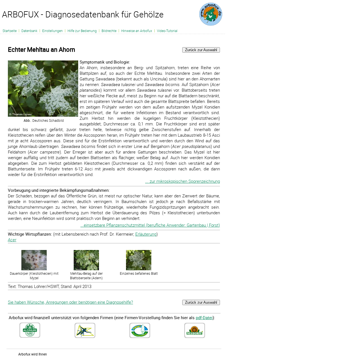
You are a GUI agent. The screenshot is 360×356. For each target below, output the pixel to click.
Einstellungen (52, 30)
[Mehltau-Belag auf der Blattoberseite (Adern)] (86, 269)
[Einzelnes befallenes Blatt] (138, 269)
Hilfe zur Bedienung (82, 30)
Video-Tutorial (167, 30)
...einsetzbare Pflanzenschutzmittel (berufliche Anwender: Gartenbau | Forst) (150, 225)
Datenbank (29, 30)
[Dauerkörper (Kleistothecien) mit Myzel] (34, 269)
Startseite (10, 30)
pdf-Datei (204, 317)
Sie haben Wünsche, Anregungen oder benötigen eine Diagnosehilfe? (70, 302)
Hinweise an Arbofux (136, 30)
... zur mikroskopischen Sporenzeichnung (182, 181)
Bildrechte (109, 30)
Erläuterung (145, 234)
